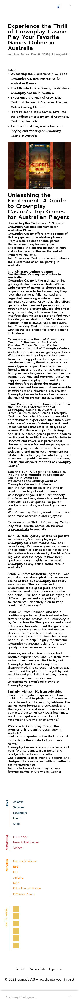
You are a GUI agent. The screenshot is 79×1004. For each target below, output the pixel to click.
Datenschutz (37, 969)
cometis (18, 802)
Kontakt (20, 969)
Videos (17, 848)
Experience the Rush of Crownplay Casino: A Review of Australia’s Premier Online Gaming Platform (39, 102)
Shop (16, 824)
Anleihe (18, 878)
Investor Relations (24, 861)
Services (18, 807)
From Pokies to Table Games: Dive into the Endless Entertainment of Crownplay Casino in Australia (40, 117)
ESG (15, 867)
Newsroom (20, 813)
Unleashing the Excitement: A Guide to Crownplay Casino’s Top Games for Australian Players (39, 79)
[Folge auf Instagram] (16, 923)
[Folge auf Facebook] (16, 909)
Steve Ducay (21, 54)
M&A (16, 883)
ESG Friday (20, 837)
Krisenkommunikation (27, 889)
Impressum (56, 969)
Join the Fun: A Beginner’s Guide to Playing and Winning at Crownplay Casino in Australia (36, 131)
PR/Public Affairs (24, 894)
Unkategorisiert (61, 54)
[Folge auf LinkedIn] (16, 931)
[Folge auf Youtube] (16, 938)
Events (17, 818)
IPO (15, 872)
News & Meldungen (26, 843)
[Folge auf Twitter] (16, 916)
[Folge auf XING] (16, 945)
